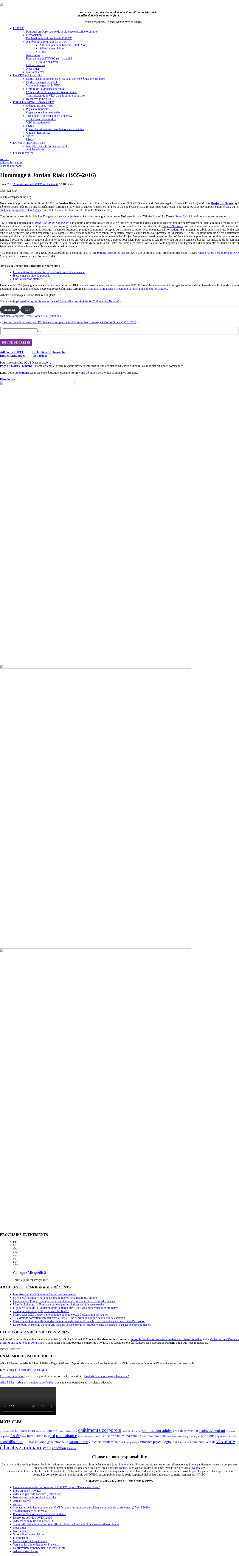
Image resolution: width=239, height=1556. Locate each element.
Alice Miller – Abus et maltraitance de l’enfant (27, 1382)
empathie (5, 1436)
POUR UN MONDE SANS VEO (33, 102)
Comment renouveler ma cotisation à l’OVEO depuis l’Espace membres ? (56, 1487)
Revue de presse (48, 61)
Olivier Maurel (114, 1436)
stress (26, 1442)
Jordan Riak (41, 316)
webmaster (198, 1467)
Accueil (4, 159)
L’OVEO (18, 28)
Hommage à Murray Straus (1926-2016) (112, 322)
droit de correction (185, 1431)
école (47, 1448)
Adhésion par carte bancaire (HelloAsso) (63, 45)
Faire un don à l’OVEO (27, 1490)
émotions (71, 1448)
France (23, 1436)
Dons (42, 51)
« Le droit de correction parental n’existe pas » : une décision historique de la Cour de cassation (69, 1317)
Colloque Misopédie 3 (29, 1273)
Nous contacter (35, 72)
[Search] (39, 331)
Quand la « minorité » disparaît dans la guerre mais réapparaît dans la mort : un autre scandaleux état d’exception (79, 1321)
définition (91, 372)
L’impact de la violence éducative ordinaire (51, 92)
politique (160, 1436)
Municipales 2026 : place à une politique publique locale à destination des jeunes (60, 1314)
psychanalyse (192, 1436)
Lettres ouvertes (35, 65)
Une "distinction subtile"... (28, 278)
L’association (34, 34)
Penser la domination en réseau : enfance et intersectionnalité (166, 1339)
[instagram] (11, 162)
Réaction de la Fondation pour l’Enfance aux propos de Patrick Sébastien (45, 322)
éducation (59, 1448)
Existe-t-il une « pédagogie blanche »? (106, 1376)
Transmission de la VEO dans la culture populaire (55, 95)
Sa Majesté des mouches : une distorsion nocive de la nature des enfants (55, 1297)
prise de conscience (175, 1436)
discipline (136, 1431)
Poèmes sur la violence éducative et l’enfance (39, 1514)
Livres (30, 125)
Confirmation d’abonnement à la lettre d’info (39, 1547)
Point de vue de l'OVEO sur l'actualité (35, 184)
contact (123, 1467)
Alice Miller (28, 1431)
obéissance (95, 1436)
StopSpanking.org (23, 301)
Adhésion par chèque (51, 48)
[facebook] (11, 165)
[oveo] (1, 5)
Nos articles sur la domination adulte (47, 146)
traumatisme (78, 1442)
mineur (81, 1436)
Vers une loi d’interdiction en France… (49, 115)
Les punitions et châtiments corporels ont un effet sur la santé (49, 272)
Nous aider (32, 68)
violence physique (130, 1442)
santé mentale (230, 1436)
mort (87, 1436)
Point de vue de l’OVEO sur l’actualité (49, 58)
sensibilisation (11, 1441)
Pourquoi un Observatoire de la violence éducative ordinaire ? (62, 31)
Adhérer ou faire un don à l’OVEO (47, 41)
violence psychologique (157, 1442)
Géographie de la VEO (39, 105)
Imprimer (9, 309)
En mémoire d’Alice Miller (32, 1369)
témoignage (22, 372)
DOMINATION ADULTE (29, 142)
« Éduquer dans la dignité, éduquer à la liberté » (41, 1311)
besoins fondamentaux (67, 1431)
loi (52, 1435)
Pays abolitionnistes (37, 109)
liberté (47, 1436)
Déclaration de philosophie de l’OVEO (49, 38)
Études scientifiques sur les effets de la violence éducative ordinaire (65, 78)
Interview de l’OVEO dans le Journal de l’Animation (44, 1294)
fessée (29, 316)
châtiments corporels (12, 316)
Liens (29, 139)
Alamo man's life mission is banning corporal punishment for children (126, 288)
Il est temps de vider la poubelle (31, 275)
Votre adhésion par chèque (28, 1534)
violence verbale (204, 1442)
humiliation (35, 1436)
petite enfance (148, 1436)
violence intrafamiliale (104, 1442)
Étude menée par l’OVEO (41, 82)
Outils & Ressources (38, 132)
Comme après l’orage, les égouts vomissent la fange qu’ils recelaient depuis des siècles (64, 1301)
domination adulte (157, 1430)
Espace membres (23, 152)
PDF (27, 309)
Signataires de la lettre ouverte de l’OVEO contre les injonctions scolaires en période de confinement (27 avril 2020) (81, 1507)
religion (218, 1436)
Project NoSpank (172, 226)
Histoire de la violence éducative (45, 88)
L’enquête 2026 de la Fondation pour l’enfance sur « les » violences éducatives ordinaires (65, 1307)
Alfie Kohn (15, 1431)
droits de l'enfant (212, 1430)
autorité (52, 1431)
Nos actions (33, 55)
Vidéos (30, 136)
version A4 (203, 252)
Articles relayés (35, 149)
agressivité (4, 1431)
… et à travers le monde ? (41, 119)
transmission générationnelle (48, 1442)
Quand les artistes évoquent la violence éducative (55, 129)
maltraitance (66, 1435)
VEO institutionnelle (38, 122)
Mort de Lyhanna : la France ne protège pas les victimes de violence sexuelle (58, 1304)
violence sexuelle (184, 1442)
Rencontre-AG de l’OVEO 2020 (32, 1517)
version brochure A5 (227, 252)
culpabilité (126, 1431)
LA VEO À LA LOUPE (27, 75)
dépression (230, 1431)
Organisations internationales (43, 112)
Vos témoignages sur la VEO (43, 85)
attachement (41, 1431)
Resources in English (38, 98)
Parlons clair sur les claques (113, 252)
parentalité (133, 1436)
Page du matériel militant (16, 365)
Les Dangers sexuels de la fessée (57, 216)
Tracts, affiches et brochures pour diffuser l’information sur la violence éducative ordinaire (66, 1524)
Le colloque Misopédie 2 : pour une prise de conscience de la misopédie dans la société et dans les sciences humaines (82, 1324)
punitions (55, 316)
